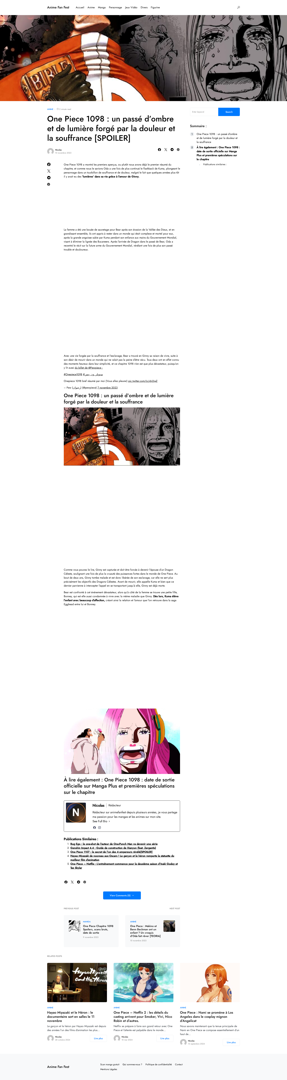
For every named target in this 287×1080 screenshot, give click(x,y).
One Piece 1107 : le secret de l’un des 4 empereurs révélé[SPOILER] (111, 852)
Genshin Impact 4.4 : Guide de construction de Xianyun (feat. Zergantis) (113, 848)
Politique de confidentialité (158, 1064)
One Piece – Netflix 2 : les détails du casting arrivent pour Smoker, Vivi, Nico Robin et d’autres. (143, 1016)
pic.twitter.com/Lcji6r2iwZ (142, 381)
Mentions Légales (108, 1069)
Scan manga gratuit (109, 1064)
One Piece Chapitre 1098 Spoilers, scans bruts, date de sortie (98, 929)
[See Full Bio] (109, 821)
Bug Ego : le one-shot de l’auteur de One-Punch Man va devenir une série (114, 844)
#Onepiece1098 (73, 374)
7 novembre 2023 (107, 388)
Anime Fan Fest (58, 7)
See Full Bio (100, 821)
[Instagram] (99, 828)
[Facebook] (94, 828)
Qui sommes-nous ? (132, 1064)
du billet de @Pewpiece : (89, 368)
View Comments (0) (120, 895)
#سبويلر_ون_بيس (93, 374)
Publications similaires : (215, 164)
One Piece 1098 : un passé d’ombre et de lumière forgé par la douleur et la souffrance (217, 138)
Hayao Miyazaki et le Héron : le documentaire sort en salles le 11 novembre (70, 1016)
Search (229, 112)
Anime (50, 109)
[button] (238, 7)
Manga (87, 921)
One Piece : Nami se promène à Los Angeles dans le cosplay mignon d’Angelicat (206, 1016)
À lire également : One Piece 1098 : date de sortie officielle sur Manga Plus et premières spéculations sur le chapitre (218, 153)
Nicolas (58, 149)
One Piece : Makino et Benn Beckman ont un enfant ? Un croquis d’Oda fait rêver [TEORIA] (145, 931)
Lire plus (98, 1038)
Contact (179, 1064)
